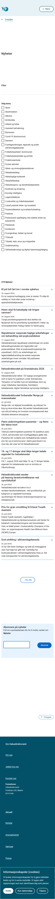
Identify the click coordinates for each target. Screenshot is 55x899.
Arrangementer (12, 835)
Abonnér (44, 645)
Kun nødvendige (25, 891)
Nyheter (9, 823)
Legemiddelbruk (12, 197)
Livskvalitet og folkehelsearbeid (19, 201)
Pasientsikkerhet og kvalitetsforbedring (22, 209)
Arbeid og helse (12, 124)
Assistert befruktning (14, 128)
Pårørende (9, 225)
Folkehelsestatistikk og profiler (19, 156)
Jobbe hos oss (12, 767)
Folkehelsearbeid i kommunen (18, 152)
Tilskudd (9, 237)
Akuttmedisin (11, 112)
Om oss (9, 755)
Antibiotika (10, 120)
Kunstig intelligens (13, 193)
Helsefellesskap (12, 181)
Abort (7, 107)
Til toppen (47, 717)
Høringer (9, 846)
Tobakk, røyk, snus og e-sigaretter (20, 241)
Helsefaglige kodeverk (15, 176)
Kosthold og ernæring (15, 189)
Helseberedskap (12, 172)
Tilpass (42, 891)
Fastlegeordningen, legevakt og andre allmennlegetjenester (22, 146)
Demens (9, 140)
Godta (8, 891)
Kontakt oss (11, 778)
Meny (47, 9)
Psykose (9, 213)
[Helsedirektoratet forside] (4, 9)
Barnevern (9, 132)
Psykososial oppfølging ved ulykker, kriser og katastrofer (25, 219)
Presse (9, 858)
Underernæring (12, 245)
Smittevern (10, 229)
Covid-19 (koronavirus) (15, 136)
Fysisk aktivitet (12, 164)
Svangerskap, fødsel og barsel (18, 233)
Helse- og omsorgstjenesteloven (19, 168)
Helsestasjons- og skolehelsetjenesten (22, 185)
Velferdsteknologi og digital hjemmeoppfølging (26, 249)
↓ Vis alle (28, 580)
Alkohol (8, 116)
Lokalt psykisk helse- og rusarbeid (20, 205)
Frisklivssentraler (12, 160)
